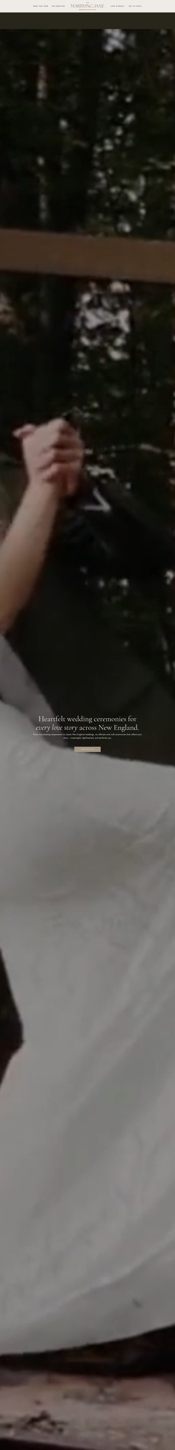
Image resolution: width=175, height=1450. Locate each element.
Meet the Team (40, 6)
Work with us (87, 749)
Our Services (58, 6)
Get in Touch (135, 6)
